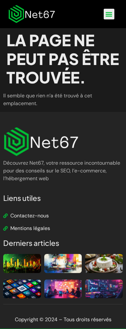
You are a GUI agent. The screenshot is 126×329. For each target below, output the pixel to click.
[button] (109, 14)
